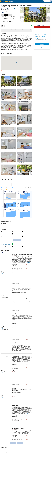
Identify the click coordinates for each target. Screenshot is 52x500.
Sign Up (36, 47)
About (30, 30)
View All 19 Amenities (17, 240)
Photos (12, 30)
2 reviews (2, 372)
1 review (2, 273)
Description (3, 30)
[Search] (51, 1)
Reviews (27, 30)
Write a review (20, 443)
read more (10, 453)
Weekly (5, 14)
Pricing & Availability (17, 30)
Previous (21, 14)
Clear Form (47, 47)
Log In (41, 47)
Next (48, 14)
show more (28, 262)
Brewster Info (4, 70)
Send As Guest (42, 44)
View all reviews (13, 443)
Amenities (22, 30)
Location (7, 30)
